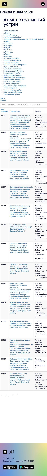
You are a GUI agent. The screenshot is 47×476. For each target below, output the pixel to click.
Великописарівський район (14, 65)
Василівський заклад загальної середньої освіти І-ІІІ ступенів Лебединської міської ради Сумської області (19, 174)
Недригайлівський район (14, 79)
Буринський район (11, 62)
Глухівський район (11, 67)
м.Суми (6, 33)
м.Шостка (7, 56)
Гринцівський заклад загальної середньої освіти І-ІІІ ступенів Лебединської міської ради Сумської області (19, 248)
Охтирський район (11, 58)
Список (3, 100)
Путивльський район (12, 82)
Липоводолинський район (14, 77)
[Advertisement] (23, 419)
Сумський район (10, 88)
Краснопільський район (13, 71)
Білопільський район (12, 60)
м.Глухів (6, 48)
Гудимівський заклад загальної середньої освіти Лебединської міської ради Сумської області (19, 269)
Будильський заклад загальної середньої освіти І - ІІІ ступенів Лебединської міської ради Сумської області (19, 155)
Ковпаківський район (12, 37)
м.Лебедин (8, 52)
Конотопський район (12, 69)
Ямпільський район (11, 94)
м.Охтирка (7, 46)
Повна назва (15, 112)
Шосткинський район (12, 92)
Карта (2, 98)
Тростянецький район (12, 90)
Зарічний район (10, 35)
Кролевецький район (12, 73)
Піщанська (7, 43)
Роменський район (11, 84)
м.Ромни (6, 54)
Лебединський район (12, 75)
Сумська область (10, 31)
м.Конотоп (7, 50)
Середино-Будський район (14, 86)
